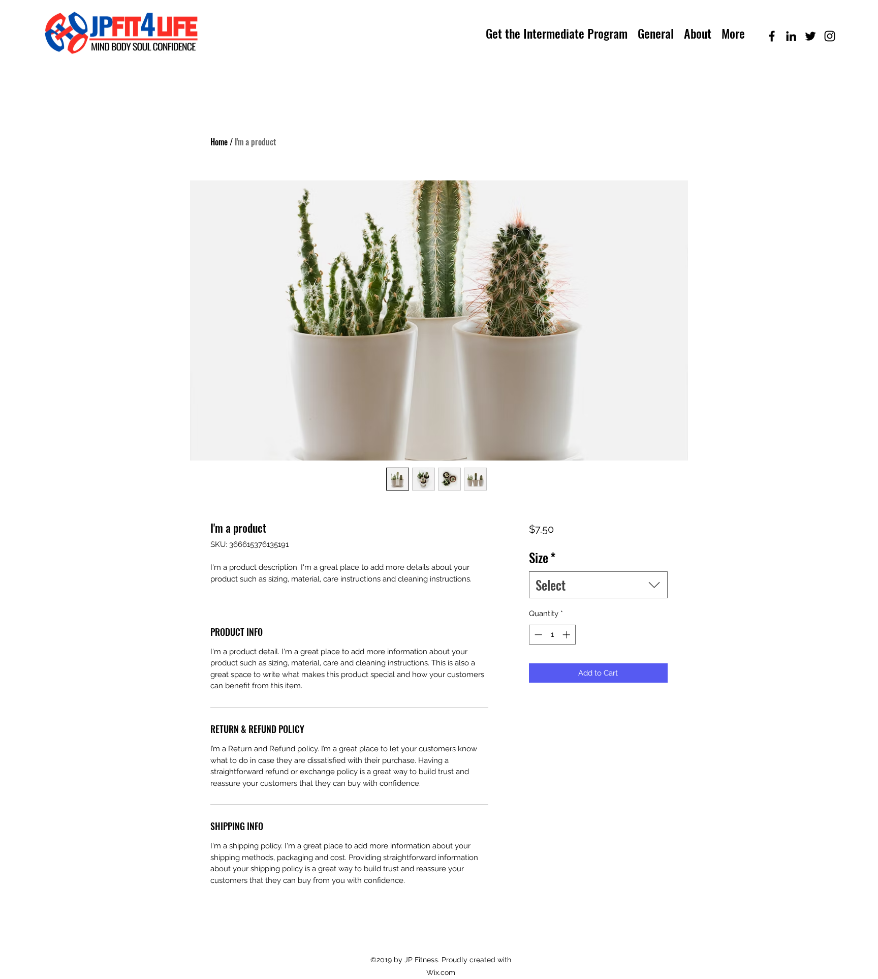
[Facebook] (772, 36)
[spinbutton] (552, 634)
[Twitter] (810, 36)
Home (219, 142)
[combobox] (598, 584)
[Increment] (567, 634)
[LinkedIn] (791, 36)
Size (542, 557)
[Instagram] (830, 36)
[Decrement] (537, 634)
